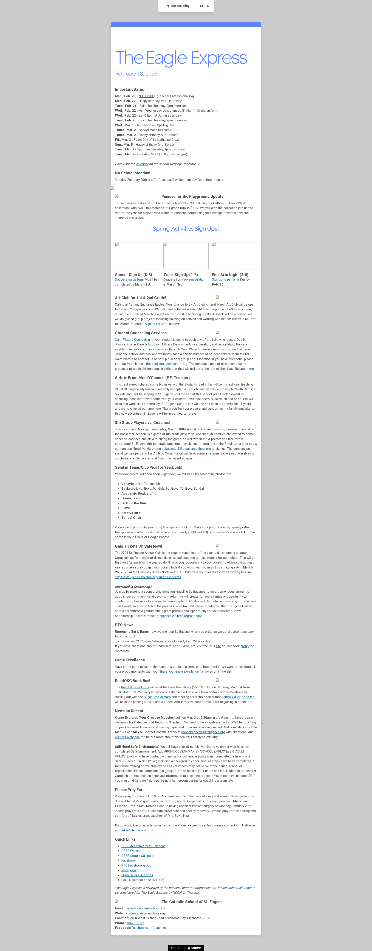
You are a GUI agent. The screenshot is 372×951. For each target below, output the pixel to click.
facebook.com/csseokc (149, 928)
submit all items (239, 888)
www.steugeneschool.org (147, 913)
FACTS (126, 880)
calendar (142, 164)
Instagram (128, 870)
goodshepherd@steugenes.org (203, 732)
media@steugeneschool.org (138, 830)
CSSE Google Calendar (137, 856)
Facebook (128, 860)
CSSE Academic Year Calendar (143, 846)
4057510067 (135, 923)
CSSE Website (131, 851)
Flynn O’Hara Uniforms (137, 875)
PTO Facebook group (136, 865)
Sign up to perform (225, 279)
